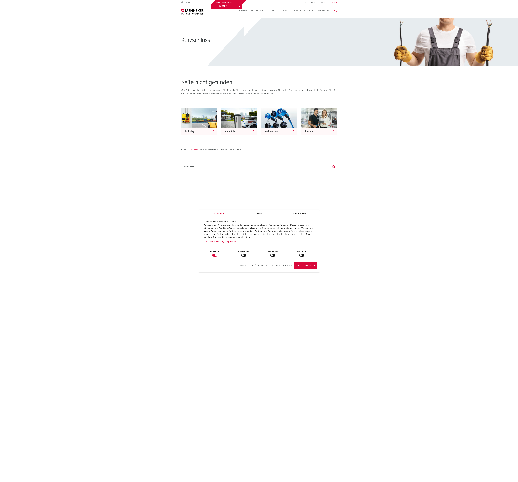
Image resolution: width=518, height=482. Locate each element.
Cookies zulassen (305, 266)
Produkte (242, 11)
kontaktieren (192, 149)
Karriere (308, 11)
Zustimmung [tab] (218, 213)
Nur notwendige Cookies (253, 265)
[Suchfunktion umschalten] (335, 11)
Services (285, 11)
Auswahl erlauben (282, 266)
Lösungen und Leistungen (264, 11)
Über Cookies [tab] (299, 213)
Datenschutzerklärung (214, 242)
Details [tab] (259, 213)
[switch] (243, 255)
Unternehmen (324, 11)
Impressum (231, 242)
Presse (303, 2)
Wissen (297, 11)
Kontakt (313, 2)
